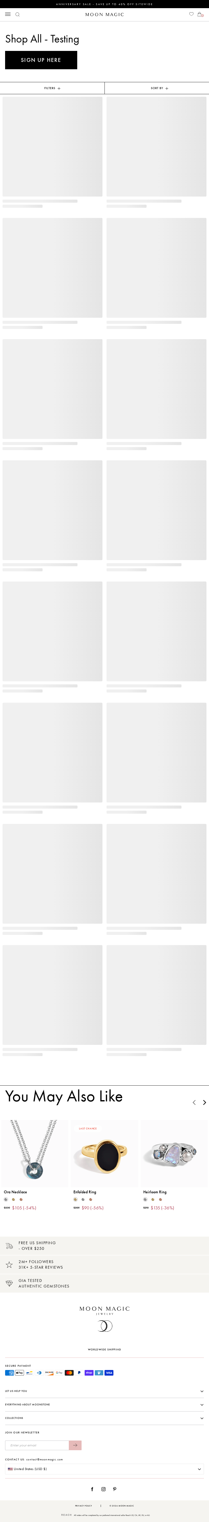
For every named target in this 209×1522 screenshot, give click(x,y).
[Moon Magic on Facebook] (94, 1489)
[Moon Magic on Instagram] (104, 1489)
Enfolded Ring (84, 1192)
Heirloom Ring (154, 1192)
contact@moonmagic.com (44, 1459)
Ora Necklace (15, 1192)
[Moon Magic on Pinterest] (116, 1489)
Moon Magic (126, 1506)
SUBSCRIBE (75, 1445)
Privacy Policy (83, 1506)
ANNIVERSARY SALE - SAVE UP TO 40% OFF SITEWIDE (104, 4)
